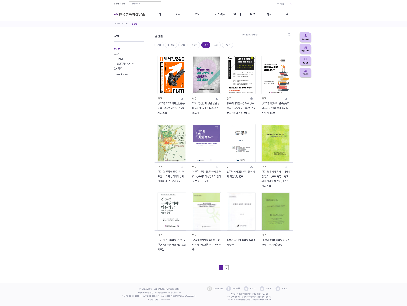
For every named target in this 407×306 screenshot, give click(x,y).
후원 (285, 14)
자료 (126, 24)
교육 (183, 45)
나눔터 (120, 59)
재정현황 (305, 63)
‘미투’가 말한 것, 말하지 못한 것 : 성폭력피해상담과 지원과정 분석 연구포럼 (206, 176)
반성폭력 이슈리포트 (126, 63)
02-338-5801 (154, 296)
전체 (159, 45)
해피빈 (284, 288)
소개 (158, 14)
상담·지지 (219, 14)
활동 (197, 14)
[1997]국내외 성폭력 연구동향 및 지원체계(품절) (276, 242)
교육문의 (305, 74)
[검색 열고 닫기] (291, 4)
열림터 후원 (305, 51)
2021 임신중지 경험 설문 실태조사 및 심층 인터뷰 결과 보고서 (206, 108)
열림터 (116, 4)
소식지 (117, 54)
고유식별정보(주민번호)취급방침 (166, 289)
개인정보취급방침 (145, 289)
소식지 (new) (121, 74)
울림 (123, 4)
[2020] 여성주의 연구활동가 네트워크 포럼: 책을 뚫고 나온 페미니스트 (276, 108)
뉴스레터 (118, 68)
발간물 (134, 24)
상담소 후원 (305, 39)
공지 (177, 14)
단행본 (227, 45)
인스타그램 (218, 288)
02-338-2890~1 (135, 296)
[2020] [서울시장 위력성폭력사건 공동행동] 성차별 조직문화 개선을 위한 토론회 (241, 108)
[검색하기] (289, 34)
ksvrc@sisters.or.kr (188, 296)
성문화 (194, 45)
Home (117, 24)
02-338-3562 (165, 300)
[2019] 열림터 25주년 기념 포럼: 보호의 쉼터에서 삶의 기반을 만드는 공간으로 (171, 176)
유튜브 (269, 288)
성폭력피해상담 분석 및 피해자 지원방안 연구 (241, 174)
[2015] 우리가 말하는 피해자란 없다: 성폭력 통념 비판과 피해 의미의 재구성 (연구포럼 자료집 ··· (276, 179)
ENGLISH (281, 4)
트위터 (253, 288)
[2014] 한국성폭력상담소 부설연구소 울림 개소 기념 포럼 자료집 (172, 245)
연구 (206, 45)
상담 (216, 45)
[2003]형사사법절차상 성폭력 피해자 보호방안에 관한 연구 (206, 245)
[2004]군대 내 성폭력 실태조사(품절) (241, 242)
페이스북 (236, 288)
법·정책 (171, 45)
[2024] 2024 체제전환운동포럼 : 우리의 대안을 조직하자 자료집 (171, 108)
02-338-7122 (169, 296)
